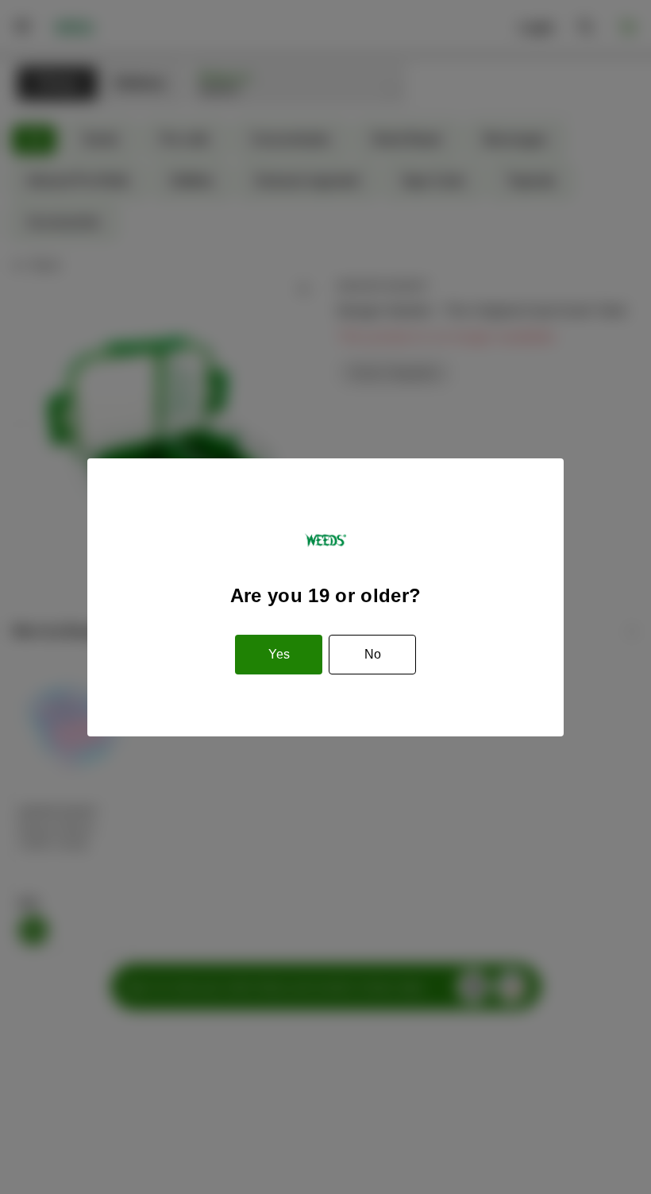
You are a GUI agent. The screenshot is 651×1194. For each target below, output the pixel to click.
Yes (279, 654)
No (372, 654)
